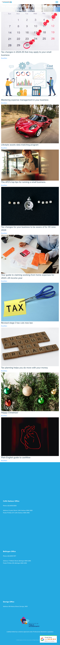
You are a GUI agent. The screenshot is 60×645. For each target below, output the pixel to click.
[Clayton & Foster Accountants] (7, 2)
